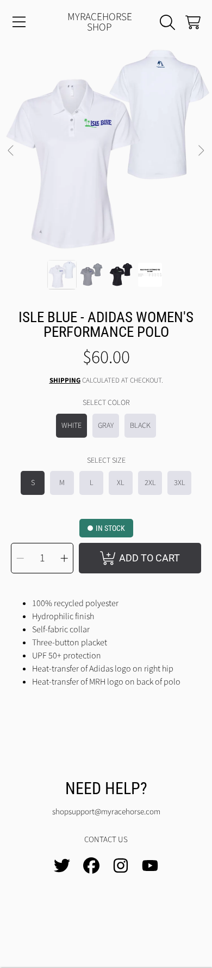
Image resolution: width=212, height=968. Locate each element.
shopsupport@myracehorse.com (106, 812)
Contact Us (106, 839)
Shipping (64, 380)
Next (200, 151)
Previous (11, 151)
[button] (19, 22)
